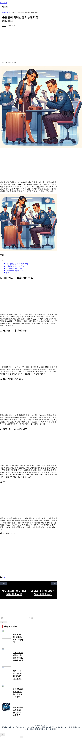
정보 (8, 12)
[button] (1, 7)
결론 (7, 273)
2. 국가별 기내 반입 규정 (15, 266)
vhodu (4, 26)
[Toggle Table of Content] (1, 260)
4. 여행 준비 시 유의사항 (15, 271)
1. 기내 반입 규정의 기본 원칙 (17, 264)
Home (4, 12)
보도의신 (3, 3)
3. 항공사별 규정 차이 (14, 268)
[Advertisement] (21, 46)
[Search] (21, 737)
